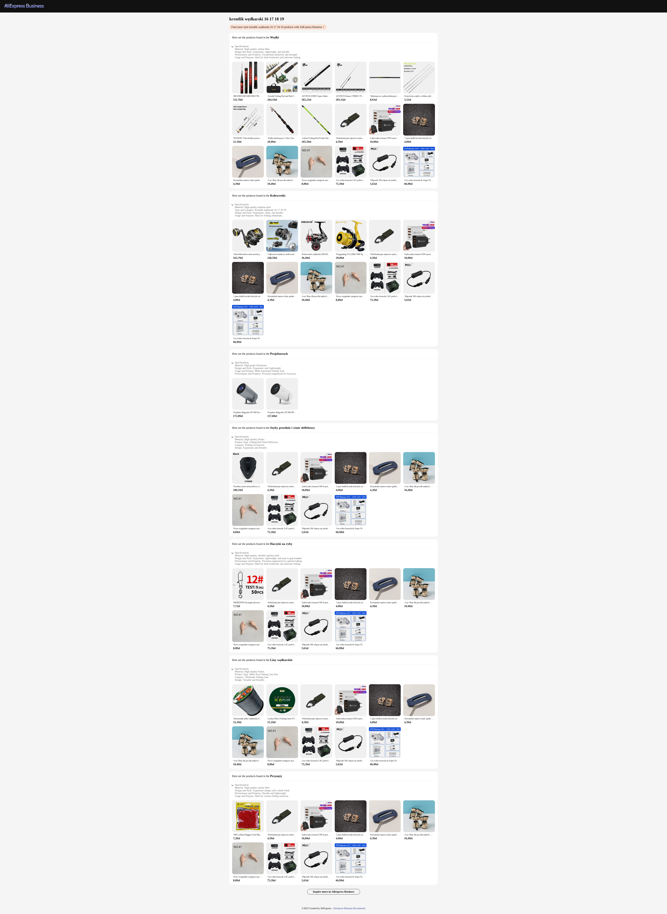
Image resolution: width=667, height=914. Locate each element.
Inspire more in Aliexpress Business (333, 891)
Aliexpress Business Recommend (349, 908)
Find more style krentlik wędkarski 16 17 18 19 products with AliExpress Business (276, 27)
